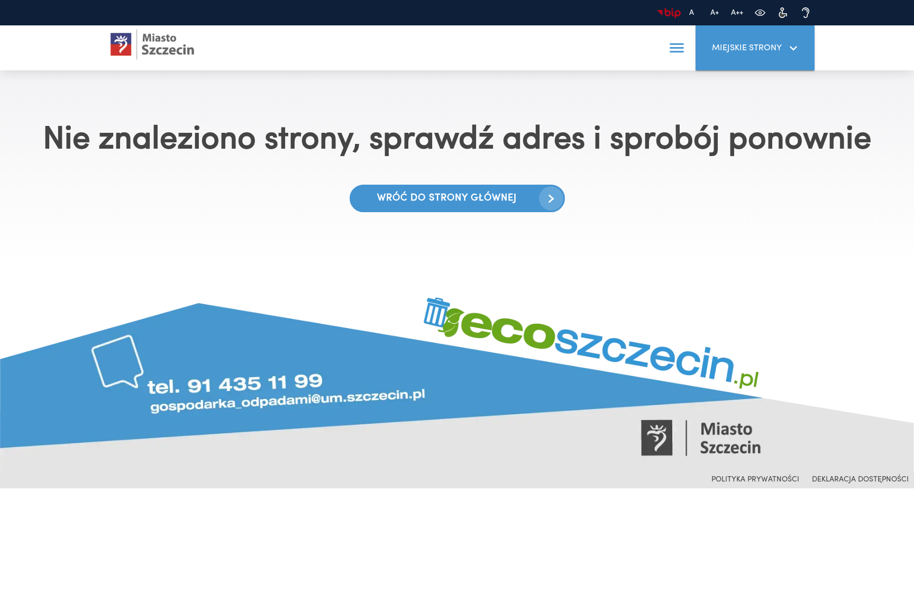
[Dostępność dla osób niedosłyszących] (805, 13)
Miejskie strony (747, 48)
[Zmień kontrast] (760, 13)
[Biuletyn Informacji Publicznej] (669, 13)
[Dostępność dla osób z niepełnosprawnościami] (782, 13)
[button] (676, 48)
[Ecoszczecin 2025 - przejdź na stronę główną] (152, 44)
